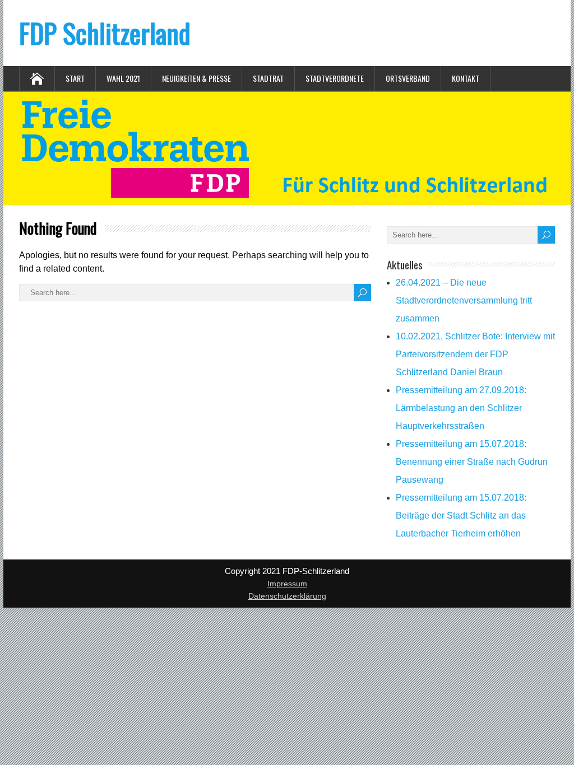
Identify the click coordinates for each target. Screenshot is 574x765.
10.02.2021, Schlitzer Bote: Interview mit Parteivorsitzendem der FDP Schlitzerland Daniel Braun (475, 354)
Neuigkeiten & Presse (196, 78)
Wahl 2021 (123, 78)
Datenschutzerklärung (287, 595)
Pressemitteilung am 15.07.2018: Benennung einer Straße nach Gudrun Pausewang (472, 461)
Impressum (287, 583)
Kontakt (465, 78)
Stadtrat (268, 78)
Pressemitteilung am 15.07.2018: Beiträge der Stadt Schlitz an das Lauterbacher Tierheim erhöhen (461, 515)
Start (75, 78)
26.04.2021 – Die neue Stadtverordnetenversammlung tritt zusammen (464, 300)
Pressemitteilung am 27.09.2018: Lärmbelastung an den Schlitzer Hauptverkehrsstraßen (461, 408)
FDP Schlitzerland (105, 33)
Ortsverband (408, 78)
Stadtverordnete (334, 78)
